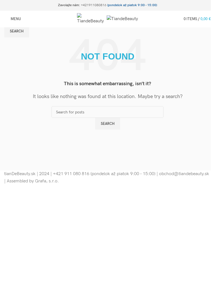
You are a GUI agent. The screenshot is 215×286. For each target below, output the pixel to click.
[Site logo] (92, 19)
